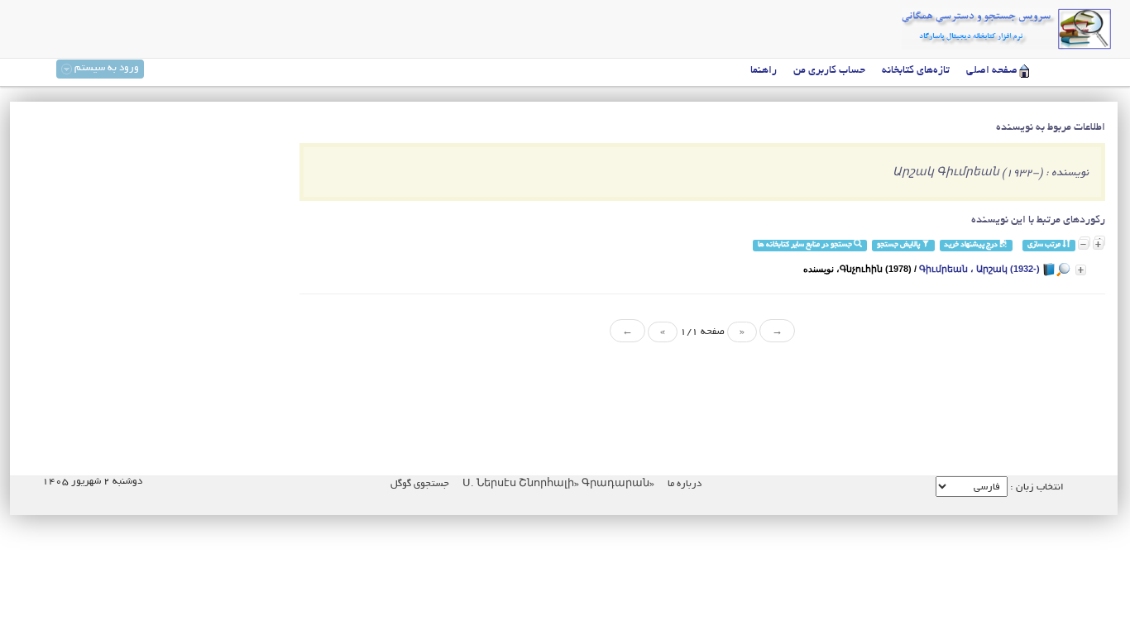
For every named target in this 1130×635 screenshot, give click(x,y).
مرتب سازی (1044, 245)
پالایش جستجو (899, 245)
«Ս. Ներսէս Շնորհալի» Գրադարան (557, 484)
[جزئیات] (1080, 270)
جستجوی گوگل (419, 484)
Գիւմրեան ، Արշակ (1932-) (979, 269)
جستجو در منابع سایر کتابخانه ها (806, 245)
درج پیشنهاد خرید (971, 245)
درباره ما (684, 484)
